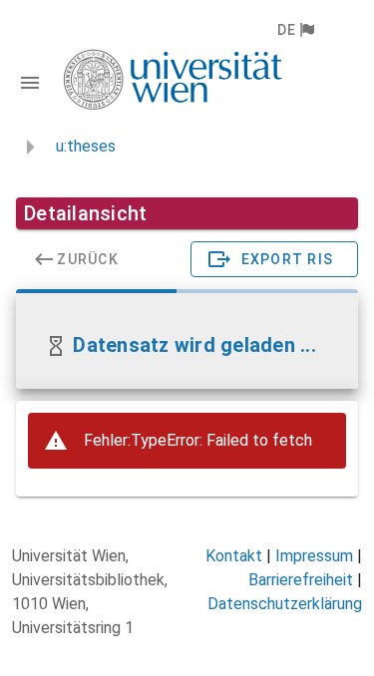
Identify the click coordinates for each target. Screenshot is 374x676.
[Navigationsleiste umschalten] (30, 83)
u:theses (86, 146)
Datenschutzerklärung (284, 603)
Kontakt (233, 555)
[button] (294, 30)
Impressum (314, 555)
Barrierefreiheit (300, 579)
